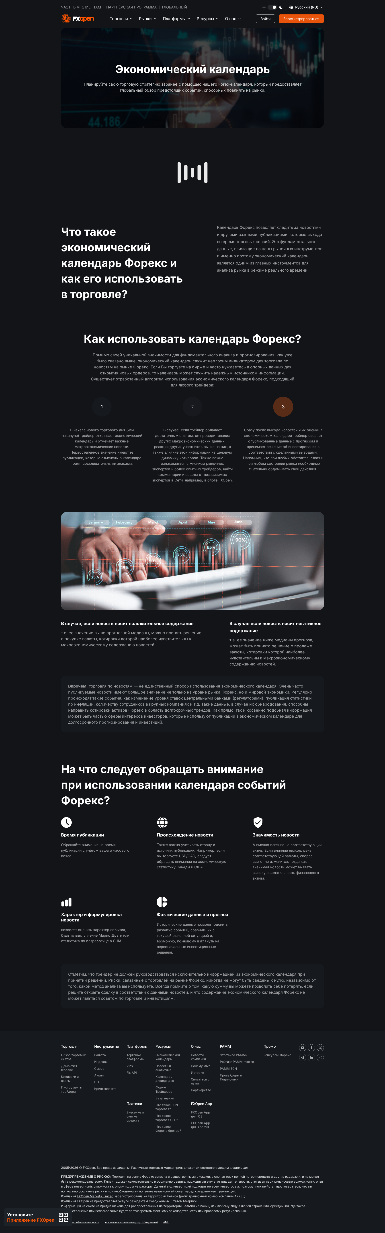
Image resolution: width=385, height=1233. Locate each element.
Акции (99, 1075)
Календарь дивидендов (165, 1078)
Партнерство (201, 1090)
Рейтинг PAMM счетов (237, 1062)
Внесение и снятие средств (135, 1116)
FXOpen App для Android (200, 1125)
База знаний (165, 1098)
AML (166, 1222)
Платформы (174, 18)
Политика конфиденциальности (80, 1222)
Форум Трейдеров (164, 1089)
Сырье (99, 1068)
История (197, 1072)
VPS (130, 1066)
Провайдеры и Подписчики (231, 1077)
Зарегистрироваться (301, 19)
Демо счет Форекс (69, 1068)
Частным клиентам (81, 7)
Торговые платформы (135, 1057)
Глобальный (174, 7)
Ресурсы (205, 18)
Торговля (119, 18)
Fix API (132, 1072)
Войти (265, 19)
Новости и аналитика (163, 1068)
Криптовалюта (105, 1088)
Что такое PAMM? (233, 1055)
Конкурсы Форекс (277, 1055)
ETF (97, 1082)
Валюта (100, 1055)
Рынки (145, 18)
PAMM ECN (228, 1068)
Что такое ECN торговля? (167, 1107)
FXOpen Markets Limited (95, 1196)
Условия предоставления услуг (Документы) (131, 1222)
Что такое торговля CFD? (167, 1117)
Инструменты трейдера (71, 1089)
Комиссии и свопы (70, 1078)
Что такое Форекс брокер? (168, 1128)
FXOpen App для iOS (200, 1114)
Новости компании (198, 1057)
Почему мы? (200, 1066)
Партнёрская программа (131, 7)
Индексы (101, 1062)
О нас (230, 18)
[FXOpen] (77, 18)
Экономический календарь (168, 1057)
